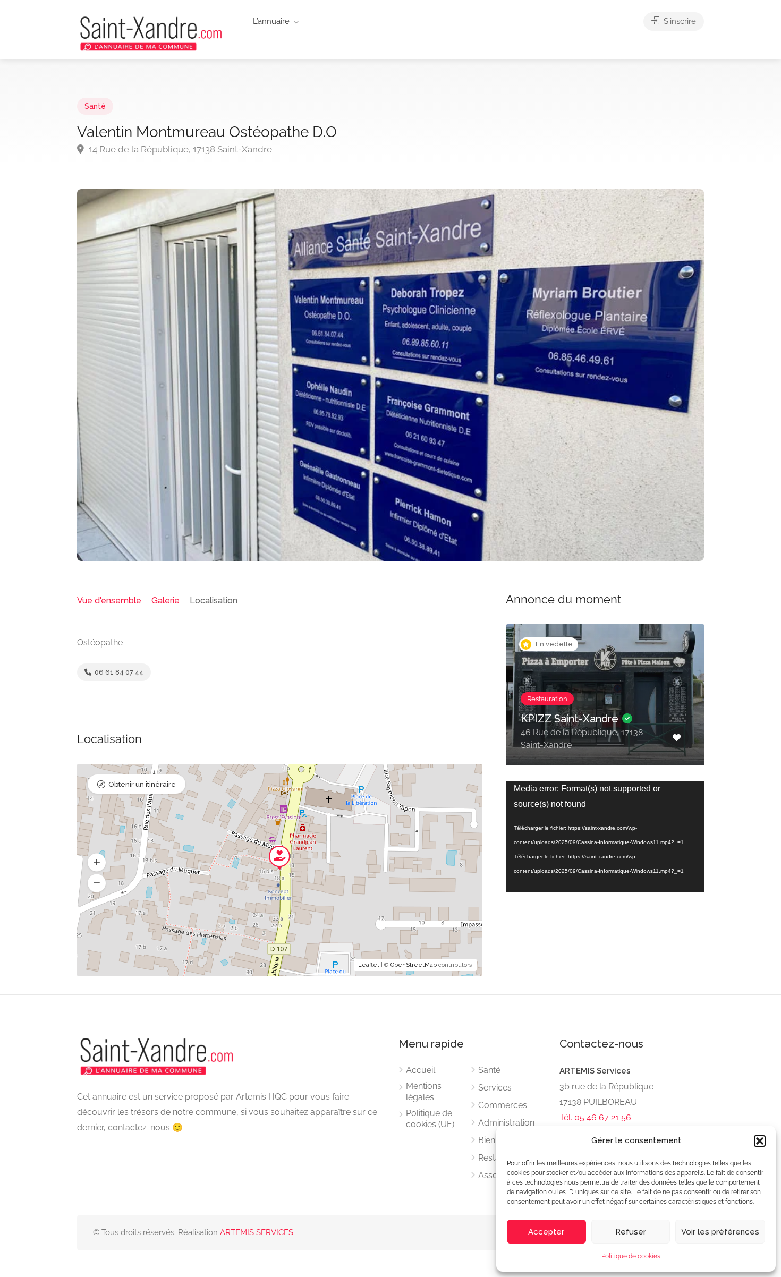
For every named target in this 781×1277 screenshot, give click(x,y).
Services (495, 1088)
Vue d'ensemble (109, 600)
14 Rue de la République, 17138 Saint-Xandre (179, 149)
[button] (759, 1141)
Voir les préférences (720, 1232)
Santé (95, 106)
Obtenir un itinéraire (142, 784)
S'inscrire (678, 21)
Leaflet (368, 964)
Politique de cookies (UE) (430, 1118)
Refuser (630, 1232)
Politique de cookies (630, 1256)
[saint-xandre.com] (151, 33)
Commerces (502, 1105)
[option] (605, 702)
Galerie (165, 600)
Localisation (213, 600)
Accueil (420, 1070)
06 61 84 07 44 (118, 672)
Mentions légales (424, 1091)
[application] (605, 836)
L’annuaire (271, 21)
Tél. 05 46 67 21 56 (595, 1117)
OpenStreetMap (413, 964)
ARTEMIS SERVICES (256, 1232)
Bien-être (496, 1140)
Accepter (546, 1232)
